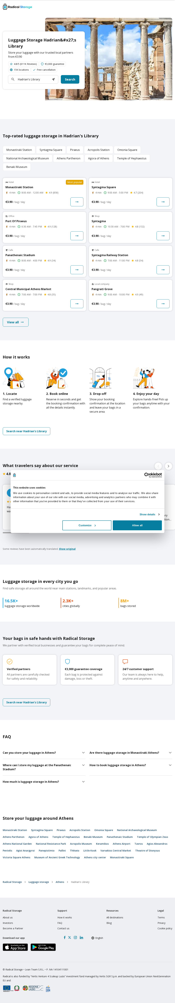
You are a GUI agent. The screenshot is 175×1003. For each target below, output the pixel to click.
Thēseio (74, 850)
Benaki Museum (93, 837)
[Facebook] (64, 937)
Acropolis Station (80, 830)
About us (8, 917)
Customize (85, 525)
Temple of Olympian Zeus (152, 837)
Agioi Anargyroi (25, 850)
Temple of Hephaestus (66, 837)
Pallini (62, 850)
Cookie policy (165, 928)
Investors (8, 923)
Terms (161, 917)
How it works (64, 917)
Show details (147, 514)
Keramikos (102, 843)
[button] (53, 79)
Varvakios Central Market (115, 850)
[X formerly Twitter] (69, 937)
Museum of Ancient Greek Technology (57, 857)
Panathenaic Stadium (120, 837)
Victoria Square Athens (16, 857)
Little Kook (89, 850)
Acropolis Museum (81, 843)
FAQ (59, 923)
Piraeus (61, 830)
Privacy (161, 923)
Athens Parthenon (13, 837)
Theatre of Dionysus (147, 850)
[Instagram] (75, 937)
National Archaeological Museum (137, 830)
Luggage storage (39, 882)
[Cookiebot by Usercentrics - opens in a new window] (147, 475)
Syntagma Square (42, 830)
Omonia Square (103, 830)
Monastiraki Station (15, 830)
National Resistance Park (51, 843)
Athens (60, 882)
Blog (109, 923)
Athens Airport (121, 843)
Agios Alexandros (157, 843)
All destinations (114, 917)
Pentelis (7, 850)
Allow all (137, 525)
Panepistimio (47, 850)
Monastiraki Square (122, 857)
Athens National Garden (17, 843)
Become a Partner (13, 928)
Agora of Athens (38, 837)
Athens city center (95, 857)
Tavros (138, 843)
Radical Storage (12, 882)
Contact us (63, 928)
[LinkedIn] (81, 937)
